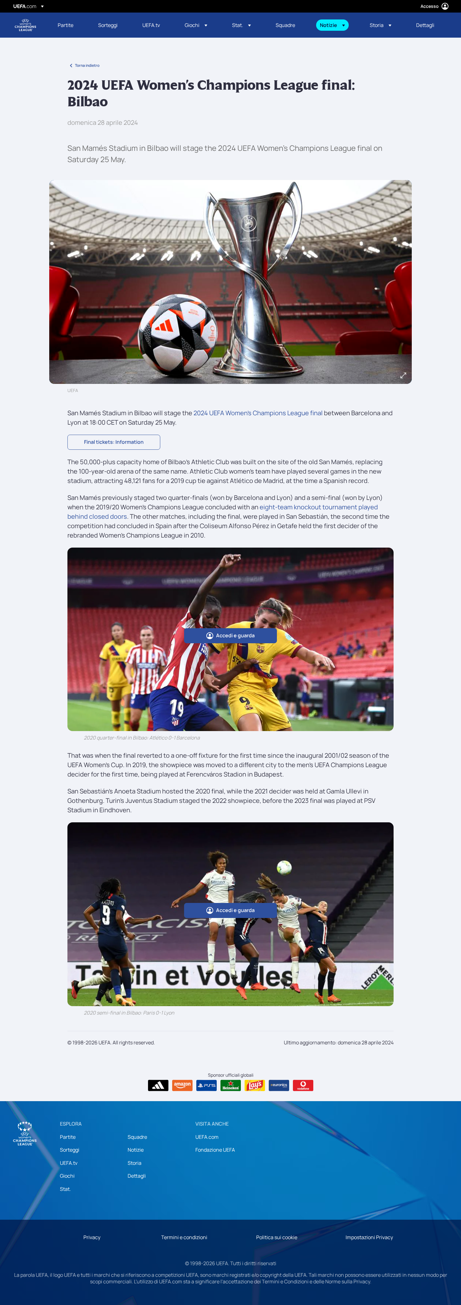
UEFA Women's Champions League (25, 25)
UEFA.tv (68, 1162)
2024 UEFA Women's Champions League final (258, 413)
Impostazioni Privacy (369, 1237)
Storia (134, 1162)
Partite (68, 1136)
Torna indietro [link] (87, 65)
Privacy (91, 1237)
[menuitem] (70, 25)
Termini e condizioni (184, 1237)
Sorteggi (69, 1149)
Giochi (67, 1175)
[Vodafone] (303, 1085)
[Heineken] (230, 1085)
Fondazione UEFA (215, 1149)
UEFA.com (207, 1136)
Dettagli (137, 1175)
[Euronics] (279, 1085)
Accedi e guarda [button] (235, 635)
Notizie (136, 1149)
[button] (196, 25)
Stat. (65, 1189)
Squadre (137, 1136)
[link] (65, 25)
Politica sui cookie (276, 1237)
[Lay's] (255, 1085)
